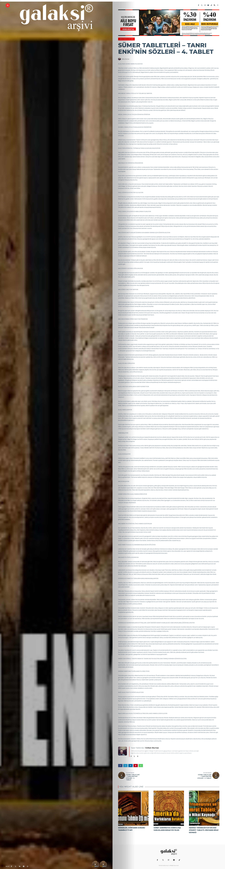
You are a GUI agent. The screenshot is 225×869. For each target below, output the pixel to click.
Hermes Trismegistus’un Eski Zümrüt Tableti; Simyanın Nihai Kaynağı (203, 830)
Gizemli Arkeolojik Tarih (126, 39)
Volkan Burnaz (125, 59)
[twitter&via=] (15, 866)
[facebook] (11, 866)
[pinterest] (23, 866)
